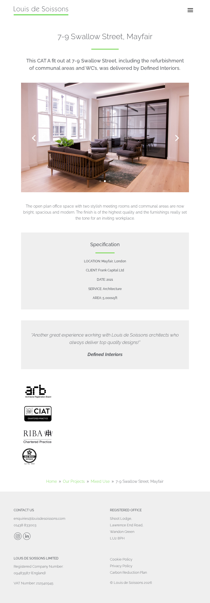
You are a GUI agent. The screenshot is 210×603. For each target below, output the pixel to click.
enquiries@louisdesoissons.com (39, 518)
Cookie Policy (121, 559)
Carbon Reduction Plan (128, 572)
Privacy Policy (121, 566)
